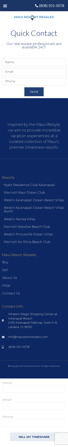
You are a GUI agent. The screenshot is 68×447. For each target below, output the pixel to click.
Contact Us (11, 293)
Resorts (8, 178)
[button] (5, 5)
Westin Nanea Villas (19, 219)
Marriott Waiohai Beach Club (27, 227)
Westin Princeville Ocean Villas (28, 234)
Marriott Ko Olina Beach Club (27, 242)
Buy (5, 262)
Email (7, 399)
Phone (8, 417)
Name (7, 383)
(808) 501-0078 (51, 5)
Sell (5, 270)
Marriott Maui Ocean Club (24, 192)
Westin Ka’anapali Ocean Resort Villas (34, 200)
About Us (9, 278)
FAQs (6, 285)
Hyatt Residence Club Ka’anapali (29, 185)
